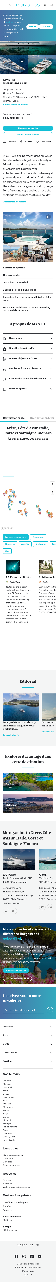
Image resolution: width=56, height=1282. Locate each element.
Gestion (7, 1061)
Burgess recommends (15, 537)
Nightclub (10, 544)
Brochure (28, 142)
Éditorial (7, 1180)
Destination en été (14, 418)
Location (8, 1026)
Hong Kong (8, 1097)
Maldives (7, 1220)
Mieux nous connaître (13, 1155)
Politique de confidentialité (28, 1267)
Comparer (12, 142)
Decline (32, 26)
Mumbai (7, 1120)
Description (15, 337)
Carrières (7, 1161)
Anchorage (40, 544)
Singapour (8, 1107)
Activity (25, 544)
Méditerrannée (10, 1230)
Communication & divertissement (27, 378)
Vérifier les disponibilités (28, 134)
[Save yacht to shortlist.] (6, 911)
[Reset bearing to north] (52, 492)
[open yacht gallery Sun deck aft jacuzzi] (48, 216)
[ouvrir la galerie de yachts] (22, 60)
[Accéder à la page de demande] (51, 5)
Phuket (6, 1110)
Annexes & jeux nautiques (23, 358)
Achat (6, 1035)
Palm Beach (9, 1140)
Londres (7, 1080)
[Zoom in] (52, 484)
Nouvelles (7, 1183)
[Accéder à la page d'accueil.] (28, 5)
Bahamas (7, 1210)
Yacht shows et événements (16, 1187)
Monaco (6, 1084)
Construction (10, 1052)
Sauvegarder (45, 142)
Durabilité (8, 1158)
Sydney (6, 1117)
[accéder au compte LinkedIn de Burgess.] (32, 1257)
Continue (46, 26)
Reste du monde (12, 1216)
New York (7, 1087)
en (31, 1244)
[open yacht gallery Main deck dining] (23, 250)
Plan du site (28, 1271)
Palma (6, 1100)
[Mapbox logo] (7, 528)
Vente (6, 1043)
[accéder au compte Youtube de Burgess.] (39, 1257)
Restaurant (38, 537)
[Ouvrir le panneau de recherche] (10, 5)
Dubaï (6, 1094)
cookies (9, 22)
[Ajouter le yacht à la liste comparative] (14, 911)
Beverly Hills (9, 1136)
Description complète (14, 201)
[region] (28, 505)
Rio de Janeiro (10, 1126)
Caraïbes (7, 1206)
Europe (7, 1226)
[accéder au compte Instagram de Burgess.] (24, 1257)
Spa (7, 551)
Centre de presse (11, 1165)
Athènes (7, 1103)
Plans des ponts (18, 388)
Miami (6, 1090)
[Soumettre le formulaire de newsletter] (50, 1010)
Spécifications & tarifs (21, 348)
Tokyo (5, 1113)
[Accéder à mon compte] (45, 5)
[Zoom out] (52, 488)
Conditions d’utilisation (28, 1263)
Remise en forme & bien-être (25, 368)
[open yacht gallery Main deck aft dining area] (48, 250)
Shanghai (7, 1123)
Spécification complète (15, 104)
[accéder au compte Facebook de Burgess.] (16, 1257)
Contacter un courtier (28, 128)
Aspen (6, 1130)
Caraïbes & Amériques (15, 1202)
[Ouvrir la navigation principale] (4, 5)
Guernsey (7, 1133)
